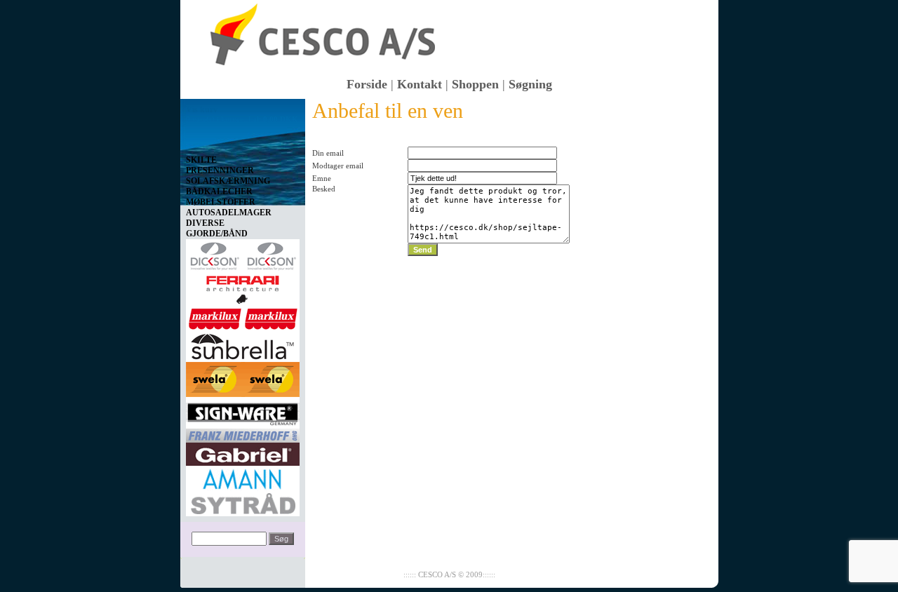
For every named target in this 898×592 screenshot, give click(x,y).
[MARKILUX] (243, 316)
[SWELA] (243, 377)
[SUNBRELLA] (243, 344)
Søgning (530, 84)
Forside (367, 84)
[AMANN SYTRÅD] (243, 488)
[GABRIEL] (243, 452)
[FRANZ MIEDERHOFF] (243, 433)
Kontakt (419, 84)
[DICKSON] (243, 253)
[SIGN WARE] (243, 410)
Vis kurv (201, 109)
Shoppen (475, 84)
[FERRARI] (243, 287)
